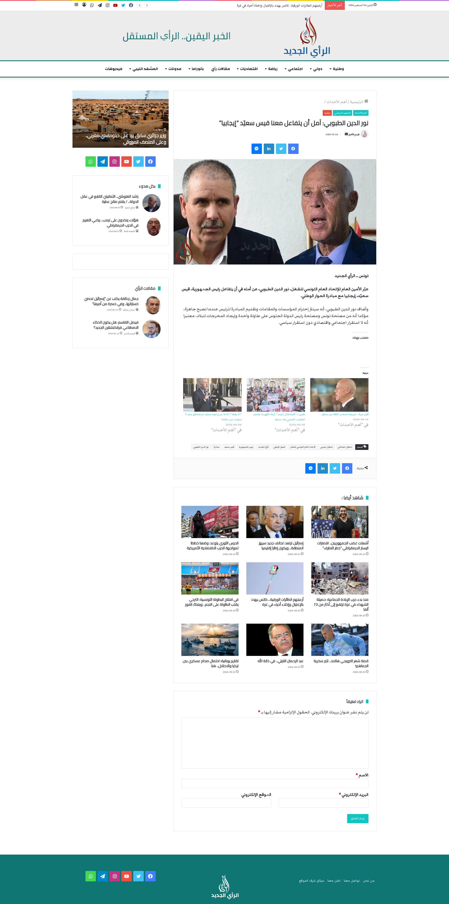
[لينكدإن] (269, 149)
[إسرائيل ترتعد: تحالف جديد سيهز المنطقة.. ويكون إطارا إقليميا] (274, 522)
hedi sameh (129, 231)
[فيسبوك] (293, 149)
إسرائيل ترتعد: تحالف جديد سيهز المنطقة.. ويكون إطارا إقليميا (281, 545)
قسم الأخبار (353, 134)
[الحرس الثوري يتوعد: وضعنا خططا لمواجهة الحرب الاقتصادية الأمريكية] (210, 522)
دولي (317, 68)
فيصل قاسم (129, 333)
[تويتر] (281, 149)
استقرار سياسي (326, 447)
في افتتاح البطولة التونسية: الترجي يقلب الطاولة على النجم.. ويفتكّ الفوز (212, 602)
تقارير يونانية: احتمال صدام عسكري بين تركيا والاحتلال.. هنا (211, 663)
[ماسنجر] (257, 149)
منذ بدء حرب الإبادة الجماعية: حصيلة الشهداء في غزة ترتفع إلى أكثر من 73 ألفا (341, 604)
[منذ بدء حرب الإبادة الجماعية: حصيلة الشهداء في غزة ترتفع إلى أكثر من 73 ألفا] (339, 578)
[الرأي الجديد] (224, 35)
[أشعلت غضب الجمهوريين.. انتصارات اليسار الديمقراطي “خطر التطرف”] (339, 522)
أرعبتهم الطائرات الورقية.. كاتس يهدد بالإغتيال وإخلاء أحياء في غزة (279, 5)
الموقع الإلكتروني (256, 794)
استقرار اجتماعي (345, 447)
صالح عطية (130, 207)
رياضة (273, 68)
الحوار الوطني (279, 447)
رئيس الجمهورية (246, 447)
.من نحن (369, 880)
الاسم (362, 775)
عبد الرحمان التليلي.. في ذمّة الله (280, 660)
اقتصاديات (249, 68)
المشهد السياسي (342, 113)
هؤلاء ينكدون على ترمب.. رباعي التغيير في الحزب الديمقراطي (110, 223)
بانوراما (198, 68)
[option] (120, 119)
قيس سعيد (229, 447)
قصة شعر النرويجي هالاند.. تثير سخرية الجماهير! (341, 663)
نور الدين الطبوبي (201, 447)
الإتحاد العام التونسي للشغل (302, 447)
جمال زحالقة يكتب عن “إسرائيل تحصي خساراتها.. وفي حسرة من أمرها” (111, 301)
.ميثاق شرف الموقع (312, 880)
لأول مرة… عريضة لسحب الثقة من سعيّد (344, 414)
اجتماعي (295, 68)
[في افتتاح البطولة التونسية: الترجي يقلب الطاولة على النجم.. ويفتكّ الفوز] (210, 578)
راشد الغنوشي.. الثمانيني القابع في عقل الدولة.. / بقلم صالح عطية (109, 199)
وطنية (338, 68)
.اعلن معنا (334, 880)
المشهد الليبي (145, 68)
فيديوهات (113, 68)
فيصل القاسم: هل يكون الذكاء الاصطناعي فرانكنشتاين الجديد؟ (115, 325)
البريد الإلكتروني (353, 794)
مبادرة (216, 447)
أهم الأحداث (337, 102)
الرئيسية (357, 102)
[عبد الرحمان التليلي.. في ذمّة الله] (274, 640)
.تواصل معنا (352, 880)
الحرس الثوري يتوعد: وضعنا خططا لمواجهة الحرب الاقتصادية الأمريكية (213, 545)
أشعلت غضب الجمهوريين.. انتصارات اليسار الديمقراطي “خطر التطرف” (342, 545)
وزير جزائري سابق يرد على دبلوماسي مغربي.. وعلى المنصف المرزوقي (125, 138)
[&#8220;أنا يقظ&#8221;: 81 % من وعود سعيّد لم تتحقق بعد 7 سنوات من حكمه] (212, 394)
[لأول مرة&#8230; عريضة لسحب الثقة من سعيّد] (339, 394)
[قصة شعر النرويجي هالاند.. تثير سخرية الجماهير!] (339, 640)
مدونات (174, 68)
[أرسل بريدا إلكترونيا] (346, 134)
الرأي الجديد (263, 447)
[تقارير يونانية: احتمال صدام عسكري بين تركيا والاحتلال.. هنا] (210, 640)
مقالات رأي (220, 68)
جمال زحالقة (129, 310)
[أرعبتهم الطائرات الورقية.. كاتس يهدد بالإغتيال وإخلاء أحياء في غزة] (274, 578)
